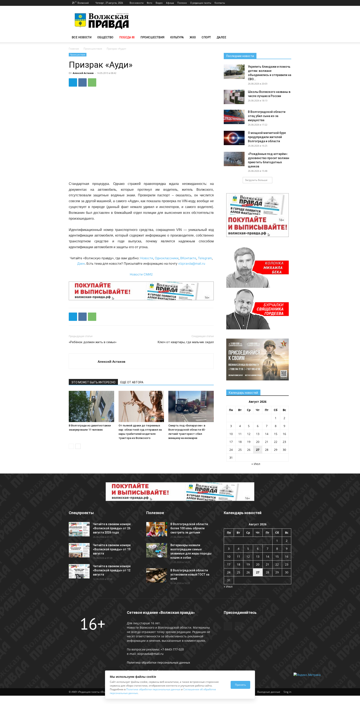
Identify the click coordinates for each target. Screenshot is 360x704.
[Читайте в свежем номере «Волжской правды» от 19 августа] (79, 550)
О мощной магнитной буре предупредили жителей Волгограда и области (267, 137)
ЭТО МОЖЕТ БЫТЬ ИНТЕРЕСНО (93, 382)
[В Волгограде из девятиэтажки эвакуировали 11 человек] (91, 406)
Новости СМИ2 (141, 274)
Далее (221, 37)
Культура (177, 37)
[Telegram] (281, 3)
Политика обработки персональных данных (158, 662)
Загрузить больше (256, 180)
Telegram (205, 258)
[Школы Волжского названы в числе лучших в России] (234, 97)
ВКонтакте (188, 258)
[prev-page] (71, 446)
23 (284, 442)
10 (231, 434)
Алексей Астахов (83, 73)
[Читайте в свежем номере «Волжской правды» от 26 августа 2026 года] (79, 529)
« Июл (255, 464)
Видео (159, 2)
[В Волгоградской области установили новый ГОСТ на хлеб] (156, 575)
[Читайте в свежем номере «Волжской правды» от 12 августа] (79, 571)
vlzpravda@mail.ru (191, 263)
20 (257, 442)
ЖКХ (193, 37)
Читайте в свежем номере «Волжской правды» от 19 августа (112, 549)
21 (266, 442)
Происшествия (152, 37)
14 (266, 434)
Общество (105, 37)
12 (248, 434)
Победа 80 (127, 37)
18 (240, 442)
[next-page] (78, 446)
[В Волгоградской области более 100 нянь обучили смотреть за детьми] (156, 529)
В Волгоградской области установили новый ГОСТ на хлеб (189, 574)
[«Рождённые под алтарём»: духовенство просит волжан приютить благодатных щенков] (234, 159)
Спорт (206, 37)
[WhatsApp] (92, 82)
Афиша (170, 2)
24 (231, 450)
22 (275, 442)
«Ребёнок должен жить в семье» (92, 342)
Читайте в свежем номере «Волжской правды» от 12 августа (112, 570)
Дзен (81, 263)
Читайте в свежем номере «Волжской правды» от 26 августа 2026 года (112, 528)
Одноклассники (167, 258)
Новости (146, 258)
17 (231, 442)
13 (257, 434)
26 (248, 450)
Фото (149, 2)
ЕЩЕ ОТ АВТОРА (131, 382)
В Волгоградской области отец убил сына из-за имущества (266, 116)
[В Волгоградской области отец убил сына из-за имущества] (234, 117)
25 (240, 450)
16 (284, 434)
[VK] (82, 82)
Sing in (287, 692)
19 (248, 442)
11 (240, 434)
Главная (74, 48)
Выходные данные (268, 692)
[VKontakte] (288, 3)
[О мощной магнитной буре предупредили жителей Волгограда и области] (234, 138)
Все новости (137, 2)
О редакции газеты (200, 2)
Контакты (220, 2)
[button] (286, 38)
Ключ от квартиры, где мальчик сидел (186, 342)
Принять (240, 685)
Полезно (182, 2)
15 (275, 434)
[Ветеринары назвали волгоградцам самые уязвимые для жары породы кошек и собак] (156, 550)
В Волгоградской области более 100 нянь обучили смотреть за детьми (189, 528)
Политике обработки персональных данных (153, 689)
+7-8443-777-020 (172, 649)
